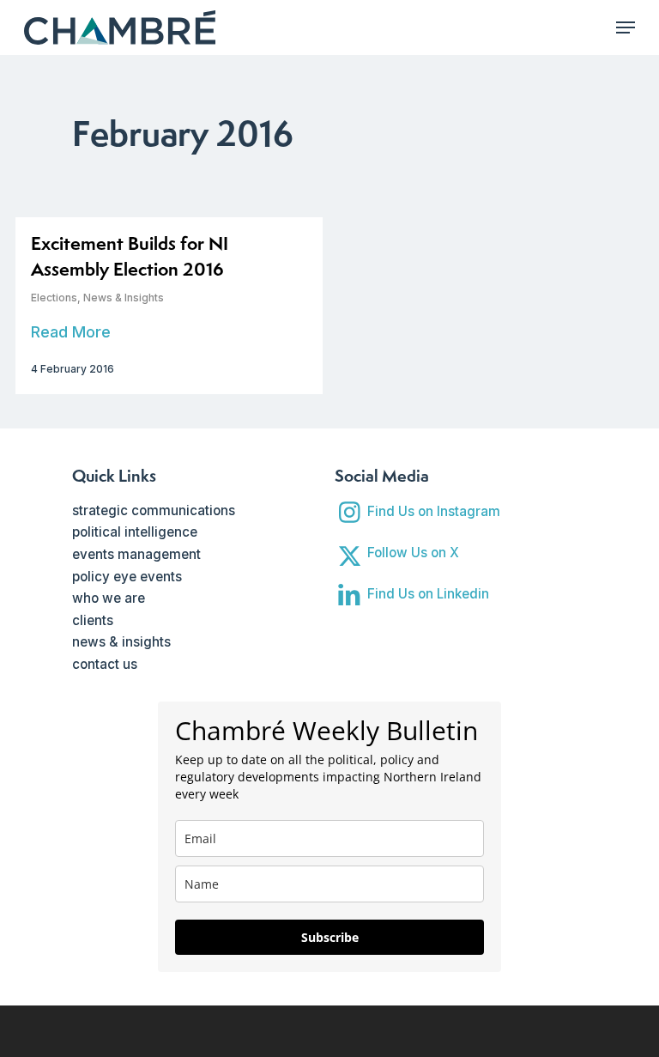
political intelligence (134, 532)
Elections (54, 297)
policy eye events (127, 576)
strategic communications (153, 510)
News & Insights (123, 297)
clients (92, 620)
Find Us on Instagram (433, 511)
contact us (104, 664)
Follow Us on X (413, 552)
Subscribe (330, 937)
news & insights (121, 642)
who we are (108, 598)
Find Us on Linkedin (428, 594)
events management (136, 554)
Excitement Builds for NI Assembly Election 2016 (129, 256)
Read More (71, 332)
